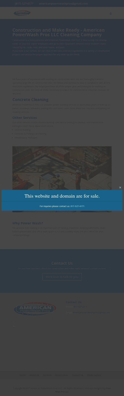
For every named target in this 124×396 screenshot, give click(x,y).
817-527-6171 (77, 206)
